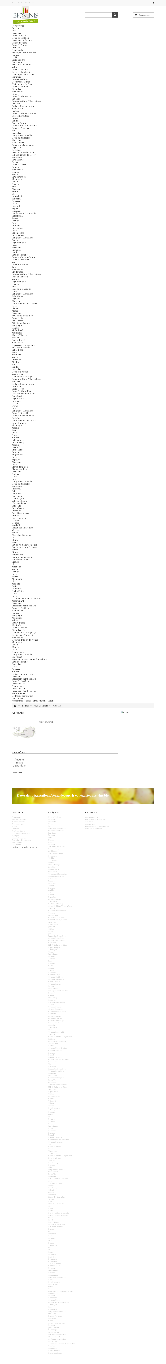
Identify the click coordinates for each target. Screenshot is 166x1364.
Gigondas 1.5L (18, 630)
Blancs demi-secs (20, 466)
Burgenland (17, 228)
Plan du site (16, 844)
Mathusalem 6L (19, 693)
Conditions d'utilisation (21, 833)
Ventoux (16, 279)
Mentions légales (18, 831)
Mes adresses (90, 824)
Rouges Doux (53, 1348)
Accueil (14, 3)
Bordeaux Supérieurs (22, 40)
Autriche (16, 225)
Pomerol (16, 54)
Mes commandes (91, 817)
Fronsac (16, 47)
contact (21, 3)
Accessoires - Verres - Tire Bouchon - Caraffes (34, 700)
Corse (14, 230)
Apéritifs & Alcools (20, 513)
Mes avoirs (89, 822)
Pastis (14, 542)
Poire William (18, 554)
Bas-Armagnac (19, 518)
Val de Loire (17, 169)
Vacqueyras (17, 91)
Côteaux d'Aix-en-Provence (25, 125)
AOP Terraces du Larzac (23, 152)
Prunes (15, 561)
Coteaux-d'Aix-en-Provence (25, 639)
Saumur (15, 174)
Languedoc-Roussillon (22, 135)
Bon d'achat (17, 698)
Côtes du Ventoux (20, 86)
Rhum (15, 539)
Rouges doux (18, 235)
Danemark (17, 588)
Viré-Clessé (17, 330)
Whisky (15, 530)
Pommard (16, 76)
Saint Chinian (18, 296)
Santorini (16, 198)
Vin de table (17, 271)
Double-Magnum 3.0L (22, 673)
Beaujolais (16, 132)
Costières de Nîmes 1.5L (23, 635)
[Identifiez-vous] (153, 3)
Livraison (15, 828)
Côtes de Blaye (19, 35)
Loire (14, 491)
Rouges (15, 28)
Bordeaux (16, 33)
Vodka (15, 569)
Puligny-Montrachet (21, 347)
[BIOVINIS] (25, 15)
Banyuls (15, 240)
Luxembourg (18, 232)
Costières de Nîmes (21, 81)
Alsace (15, 30)
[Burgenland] (19, 762)
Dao (14, 223)
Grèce (14, 193)
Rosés (14, 245)
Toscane (16, 218)
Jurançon (16, 401)
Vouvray (16, 357)
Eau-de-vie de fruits (21, 559)
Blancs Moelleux (19, 469)
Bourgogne (17, 62)
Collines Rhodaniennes (23, 106)
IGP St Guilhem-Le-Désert (24, 303)
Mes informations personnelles (97, 826)
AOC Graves (17, 320)
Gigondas (16, 89)
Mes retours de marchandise (95, 819)
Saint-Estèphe (18, 59)
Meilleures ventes (19, 822)
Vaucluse (16, 98)
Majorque (16, 189)
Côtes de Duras (19, 164)
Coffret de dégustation (22, 695)
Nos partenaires (18, 842)
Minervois (16, 140)
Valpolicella (17, 215)
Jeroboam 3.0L (19, 683)
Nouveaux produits (19, 819)
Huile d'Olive (18, 591)
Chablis (15, 327)
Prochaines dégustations (21, 840)
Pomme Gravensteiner (22, 557)
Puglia (15, 208)
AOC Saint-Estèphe (21, 323)
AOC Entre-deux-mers (23, 315)
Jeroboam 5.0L (18, 688)
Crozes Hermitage (20, 115)
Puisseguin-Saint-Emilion (24, 605)
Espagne (16, 184)
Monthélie (17, 625)
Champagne (18, 498)
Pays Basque (18, 159)
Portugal (16, 220)
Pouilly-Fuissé (18, 340)
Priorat (15, 191)
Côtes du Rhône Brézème (24, 113)
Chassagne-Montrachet (23, 74)
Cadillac (15, 57)
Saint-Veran (17, 342)
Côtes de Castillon (20, 37)
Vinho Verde (17, 449)
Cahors (15, 167)
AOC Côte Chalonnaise (23, 64)
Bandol (15, 120)
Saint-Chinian (18, 142)
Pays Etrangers (19, 176)
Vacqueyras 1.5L (19, 637)
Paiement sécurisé (19, 838)
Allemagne (17, 179)
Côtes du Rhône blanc (22, 391)
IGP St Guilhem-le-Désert (24, 154)
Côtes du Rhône (19, 627)
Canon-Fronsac (19, 42)
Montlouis (16, 354)
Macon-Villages (19, 335)
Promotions (16, 817)
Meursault (17, 332)
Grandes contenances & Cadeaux (28, 598)
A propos (15, 835)
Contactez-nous (18, 824)
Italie (14, 203)
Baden (15, 181)
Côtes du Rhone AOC (22, 96)
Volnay (15, 67)
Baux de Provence (20, 123)
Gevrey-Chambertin (21, 72)
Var (13, 130)
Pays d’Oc (16, 147)
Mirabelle (16, 525)
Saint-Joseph (18, 108)
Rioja (14, 186)
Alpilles (15, 362)
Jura (14, 408)
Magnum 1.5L (18, 600)
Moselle (15, 427)
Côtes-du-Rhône (20, 79)
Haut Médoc (17, 610)
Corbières (16, 150)
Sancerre (16, 352)
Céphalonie (17, 196)
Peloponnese (18, 440)
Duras (15, 405)
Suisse (15, 549)
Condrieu (16, 386)
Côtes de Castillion (20, 608)
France (15, 515)
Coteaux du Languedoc (23, 145)
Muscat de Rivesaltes (21, 535)
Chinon (15, 171)
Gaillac (15, 162)
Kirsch (15, 552)
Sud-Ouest (17, 157)
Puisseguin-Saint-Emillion (24, 52)
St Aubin (15, 337)
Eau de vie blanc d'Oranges (24, 547)
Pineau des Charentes (22, 527)
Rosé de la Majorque (21, 288)
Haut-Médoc (18, 50)
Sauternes (17, 474)
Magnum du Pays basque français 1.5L (30, 659)
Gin (13, 537)
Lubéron (16, 103)
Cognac (15, 522)
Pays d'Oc (16, 298)
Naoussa (16, 201)
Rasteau (15, 111)
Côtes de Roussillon (21, 137)
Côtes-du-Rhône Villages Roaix (26, 101)
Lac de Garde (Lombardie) (24, 213)
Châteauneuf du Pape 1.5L (24, 632)
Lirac (14, 93)
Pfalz (14, 432)
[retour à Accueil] (15, 705)
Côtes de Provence (20, 128)
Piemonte (16, 206)
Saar (14, 430)
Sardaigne (17, 210)
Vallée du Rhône (19, 500)
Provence (16, 118)
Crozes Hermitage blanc (23, 393)
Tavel (14, 267)
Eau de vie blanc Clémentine (25, 544)
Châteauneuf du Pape (22, 84)
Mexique (16, 583)
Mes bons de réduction (93, 828)
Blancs (15, 308)
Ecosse (15, 576)
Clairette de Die (19, 503)
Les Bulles (16, 493)
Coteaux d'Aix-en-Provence (25, 257)
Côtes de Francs (19, 45)
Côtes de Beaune (20, 69)
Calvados (16, 520)
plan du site (30, 3)
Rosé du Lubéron (20, 276)
